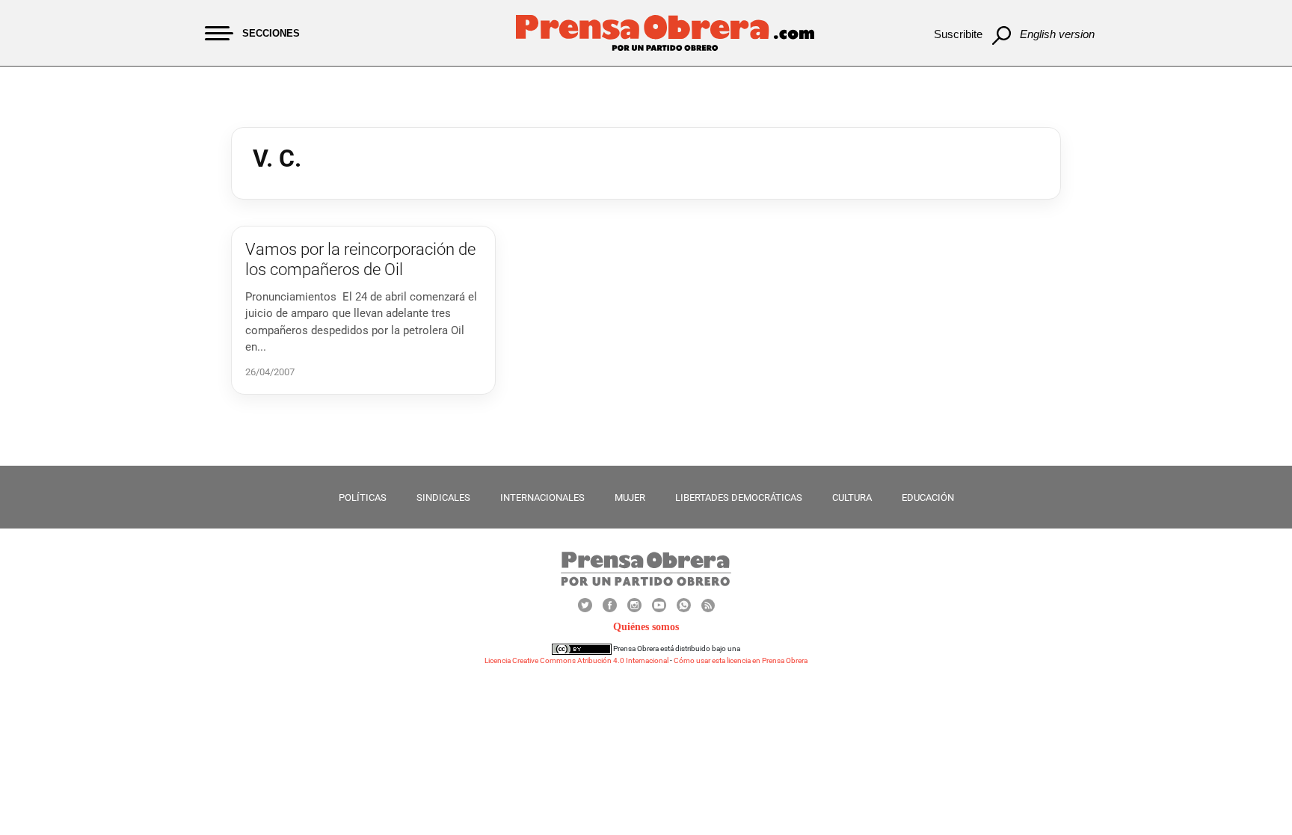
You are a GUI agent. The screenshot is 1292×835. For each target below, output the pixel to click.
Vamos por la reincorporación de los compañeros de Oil (360, 259)
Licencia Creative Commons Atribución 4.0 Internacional (576, 660)
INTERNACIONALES (542, 497)
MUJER (630, 497)
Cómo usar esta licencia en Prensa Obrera (741, 660)
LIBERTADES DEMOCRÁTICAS (738, 497)
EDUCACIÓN (928, 497)
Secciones (271, 33)
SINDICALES (443, 497)
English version (1057, 34)
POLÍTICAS (363, 497)
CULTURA (852, 497)
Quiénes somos (646, 626)
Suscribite (958, 34)
